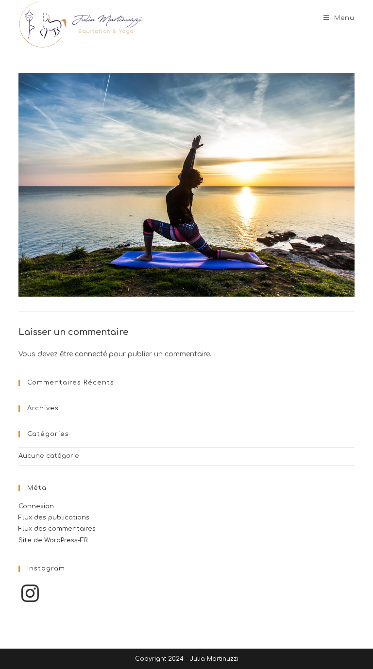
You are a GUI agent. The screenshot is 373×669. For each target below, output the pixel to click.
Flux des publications (53, 517)
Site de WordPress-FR (53, 540)
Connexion (36, 506)
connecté (91, 354)
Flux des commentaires (57, 528)
